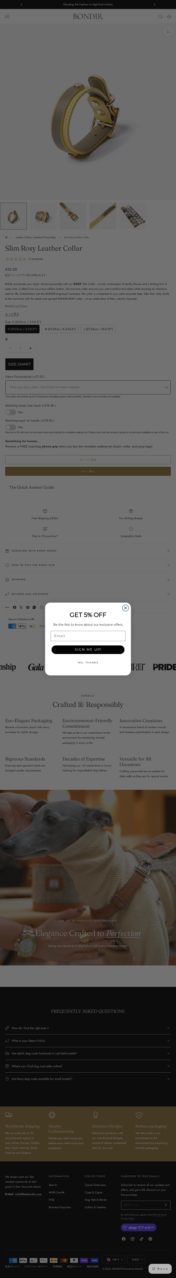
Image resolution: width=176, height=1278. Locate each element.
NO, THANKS (88, 662)
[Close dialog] (125, 608)
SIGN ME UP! (88, 650)
